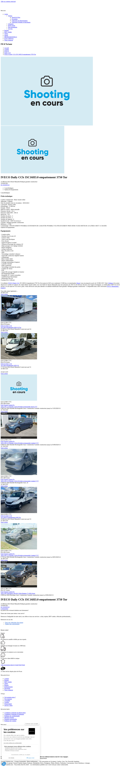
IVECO (6, 51)
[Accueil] (7, 7)
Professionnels (8, 687)
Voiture (10, 16)
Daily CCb (7, 53)
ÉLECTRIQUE (9, 38)
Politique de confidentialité (12, 716)
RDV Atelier (8, 32)
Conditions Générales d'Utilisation (14, 714)
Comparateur (4, 608)
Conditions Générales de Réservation (15, 712)
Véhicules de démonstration (20, 20)
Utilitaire (110, 283)
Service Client (8, 705)
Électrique (7, 688)
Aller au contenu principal (8, 1)
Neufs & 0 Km (16, 17)
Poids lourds (11, 25)
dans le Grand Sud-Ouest (13, 665)
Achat (6, 14)
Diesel (78, 283)
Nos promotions (12, 27)
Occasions (15, 19)
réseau (6, 35)
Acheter (6, 49)
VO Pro (10, 29)
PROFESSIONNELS (10, 37)
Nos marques (8, 699)
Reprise (6, 30)
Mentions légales (9, 717)
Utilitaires (11, 24)
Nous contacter (8, 40)
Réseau (6, 685)
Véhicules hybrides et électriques (21, 22)
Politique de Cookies (10, 721)
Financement (8, 704)
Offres (6, 33)
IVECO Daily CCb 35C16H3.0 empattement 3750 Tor (20, 54)
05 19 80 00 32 (5, 185)
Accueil (6, 48)
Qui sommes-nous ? (10, 697)
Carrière (6, 702)
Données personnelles (10, 719)
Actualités (7, 700)
